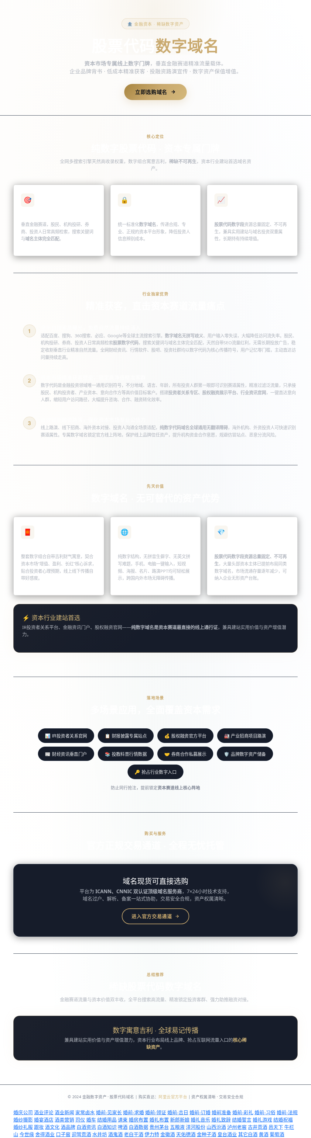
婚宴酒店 (43, 1119)
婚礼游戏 (262, 1119)
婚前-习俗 (265, 1112)
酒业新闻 (64, 1112)
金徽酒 (167, 1134)
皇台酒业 (227, 1134)
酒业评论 (43, 1112)
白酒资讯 (86, 1127)
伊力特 (152, 1134)
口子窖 (63, 1134)
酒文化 (52, 1127)
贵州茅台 (159, 1127)
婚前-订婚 (200, 1112)
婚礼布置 (159, 1119)
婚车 (91, 1119)
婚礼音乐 (200, 1119)
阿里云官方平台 (173, 1096)
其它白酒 (248, 1134)
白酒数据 (138, 1127)
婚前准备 (221, 1112)
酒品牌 (68, 1127)
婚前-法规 (287, 1112)
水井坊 (99, 1134)
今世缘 (26, 1134)
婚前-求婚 (133, 1112)
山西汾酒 (216, 1127)
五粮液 (177, 1127)
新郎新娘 (180, 1119)
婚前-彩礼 (242, 1112)
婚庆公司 (23, 1112)
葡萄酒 (277, 1134)
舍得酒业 (45, 1134)
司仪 (80, 1119)
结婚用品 (107, 1119)
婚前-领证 (155, 1112)
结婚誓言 (241, 1119)
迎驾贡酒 (81, 1134)
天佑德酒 (186, 1134)
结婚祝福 (283, 1119)
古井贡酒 (257, 1127)
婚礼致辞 (221, 1119)
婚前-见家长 (109, 1112)
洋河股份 (195, 1127)
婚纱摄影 (23, 1119)
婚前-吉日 (177, 1112)
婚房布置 (138, 1119)
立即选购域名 (151, 91)
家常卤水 (85, 1112)
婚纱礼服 (23, 1127)
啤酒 (123, 1127)
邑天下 (275, 1127)
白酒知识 (107, 1127)
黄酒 (263, 1134)
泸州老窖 (237, 1127)
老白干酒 (133, 1134)
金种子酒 (206, 1134)
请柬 (123, 1119)
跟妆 (39, 1127)
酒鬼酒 (115, 1134)
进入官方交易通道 (152, 916)
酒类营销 (64, 1119)
